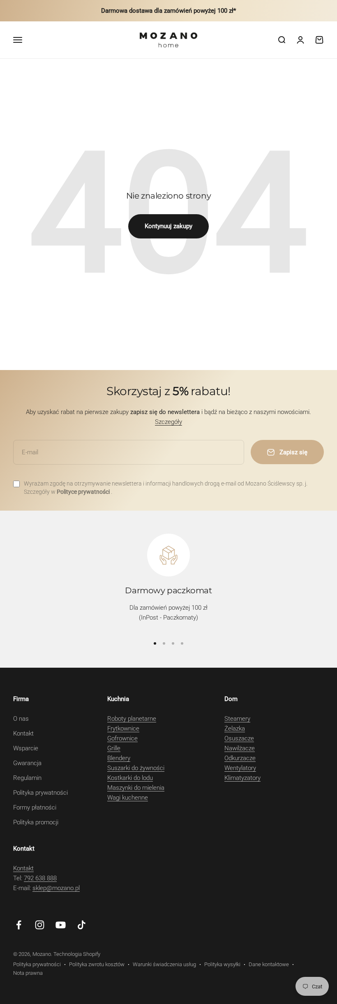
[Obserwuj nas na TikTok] (81, 924)
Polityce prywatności (84, 491)
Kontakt (23, 733)
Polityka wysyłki (222, 964)
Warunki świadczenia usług (164, 964)
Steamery (237, 718)
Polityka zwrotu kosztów (97, 964)
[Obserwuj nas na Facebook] (18, 924)
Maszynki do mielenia (135, 787)
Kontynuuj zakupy (168, 226)
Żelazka (234, 728)
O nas (21, 718)
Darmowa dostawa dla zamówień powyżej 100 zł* (168, 10)
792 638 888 (40, 878)
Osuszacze (239, 738)
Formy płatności (34, 807)
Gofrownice (122, 738)
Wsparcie (25, 748)
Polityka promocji (35, 822)
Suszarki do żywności (135, 768)
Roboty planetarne (131, 718)
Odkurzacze (240, 758)
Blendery (118, 758)
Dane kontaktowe (269, 964)
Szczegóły (168, 422)
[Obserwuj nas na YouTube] (60, 924)
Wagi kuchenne (127, 797)
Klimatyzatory (242, 778)
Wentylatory (240, 768)
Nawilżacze (239, 748)
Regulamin (27, 778)
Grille (113, 748)
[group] (168, 581)
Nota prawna (28, 973)
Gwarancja (27, 763)
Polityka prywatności (40, 792)
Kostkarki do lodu (130, 778)
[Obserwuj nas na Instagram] (39, 924)
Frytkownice (123, 728)
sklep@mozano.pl (56, 888)
